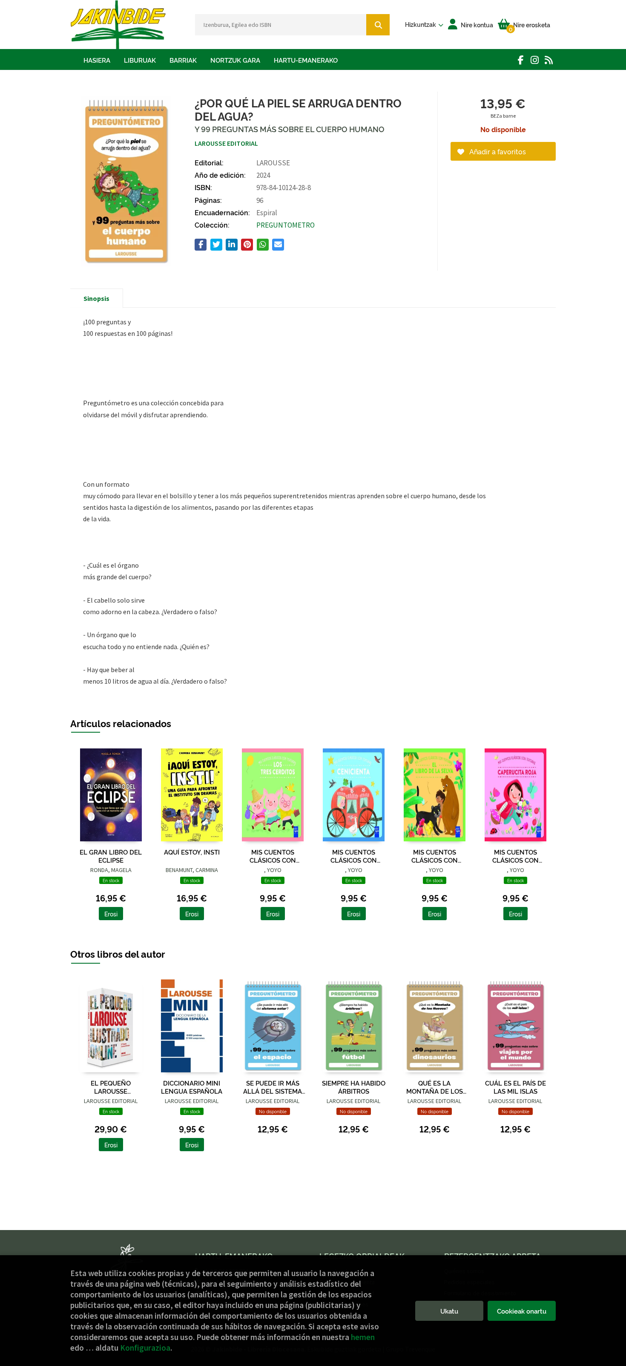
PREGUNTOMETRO (285, 225)
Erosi (111, 914)
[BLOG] (549, 60)
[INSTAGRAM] (535, 60)
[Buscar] (378, 24)
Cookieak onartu (521, 1310)
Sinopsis (96, 298)
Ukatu (449, 1310)
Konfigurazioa (145, 1348)
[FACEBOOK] (521, 60)
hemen (363, 1337)
